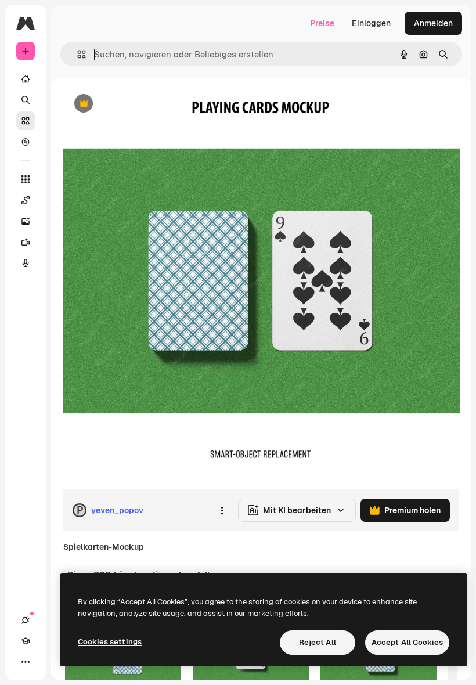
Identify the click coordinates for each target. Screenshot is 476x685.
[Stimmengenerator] (25, 263)
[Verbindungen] (25, 620)
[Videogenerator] (25, 242)
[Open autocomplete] (77, 54)
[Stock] (25, 120)
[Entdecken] (25, 141)
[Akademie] (25, 641)
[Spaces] (25, 200)
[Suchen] (25, 100)
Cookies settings (110, 642)
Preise (322, 23)
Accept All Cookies (407, 642)
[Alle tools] (25, 179)
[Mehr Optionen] (221, 510)
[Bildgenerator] (25, 221)
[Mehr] (25, 661)
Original (137, 104)
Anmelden (433, 23)
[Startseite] (25, 79)
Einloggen (371, 23)
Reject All (317, 642)
